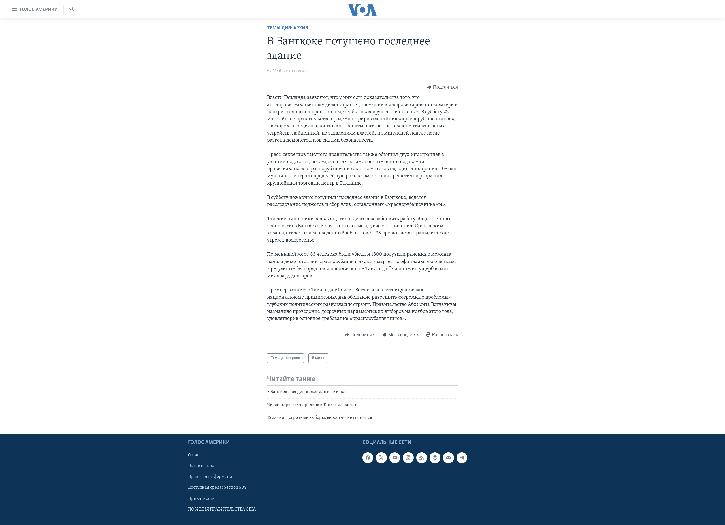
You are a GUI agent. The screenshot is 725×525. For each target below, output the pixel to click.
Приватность (201, 498)
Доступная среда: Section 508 (217, 488)
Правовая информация (211, 477)
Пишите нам (201, 466)
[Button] (442, 87)
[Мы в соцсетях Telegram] (462, 458)
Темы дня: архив (287, 28)
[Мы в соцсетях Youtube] (394, 458)
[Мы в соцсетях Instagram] (408, 458)
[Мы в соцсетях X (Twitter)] (381, 458)
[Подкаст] (435, 458)
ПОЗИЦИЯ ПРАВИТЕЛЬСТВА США (222, 509)
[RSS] (421, 458)
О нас (193, 455)
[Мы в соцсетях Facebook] (367, 458)
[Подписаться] (448, 458)
